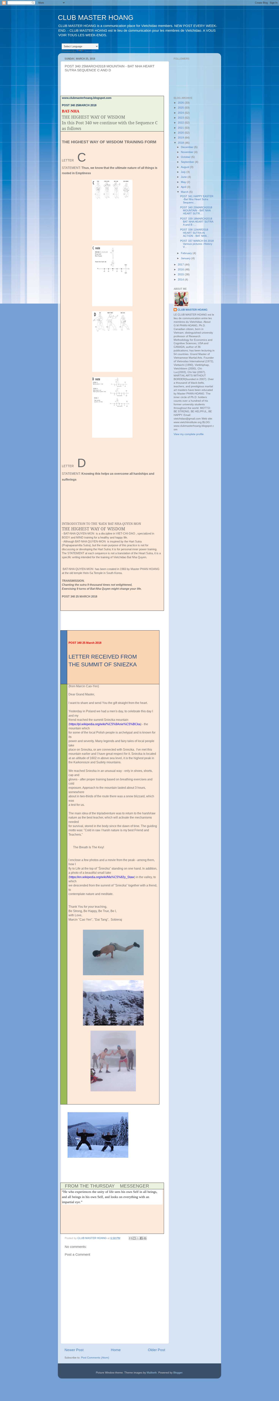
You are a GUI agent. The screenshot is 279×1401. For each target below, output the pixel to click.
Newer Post (74, 1350)
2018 (181, 142)
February (187, 253)
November (187, 152)
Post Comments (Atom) (95, 1357)
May (184, 182)
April (184, 187)
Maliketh (152, 1372)
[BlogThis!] (134, 1238)
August (185, 167)
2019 (181, 137)
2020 (181, 132)
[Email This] (130, 1238)
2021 (181, 127)
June (184, 177)
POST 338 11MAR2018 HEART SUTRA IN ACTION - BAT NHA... (194, 232)
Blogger (177, 1372)
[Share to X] (138, 1238)
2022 (181, 122)
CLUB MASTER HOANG (95, 17)
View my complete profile (189, 434)
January (186, 258)
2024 (181, 112)
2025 (181, 107)
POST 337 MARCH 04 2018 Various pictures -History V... (197, 243)
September (188, 162)
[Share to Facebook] (141, 1238)
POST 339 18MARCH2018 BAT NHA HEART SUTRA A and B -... (196, 221)
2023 (181, 117)
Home (116, 1350)
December (187, 147)
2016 (181, 269)
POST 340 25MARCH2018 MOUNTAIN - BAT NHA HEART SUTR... (196, 210)
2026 (181, 102)
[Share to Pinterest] (145, 1238)
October (186, 157)
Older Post (156, 1350)
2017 (181, 264)
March (185, 191)
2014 (181, 279)
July (183, 172)
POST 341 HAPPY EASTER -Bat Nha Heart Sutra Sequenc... (196, 199)
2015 (181, 274)
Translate (89, 51)
